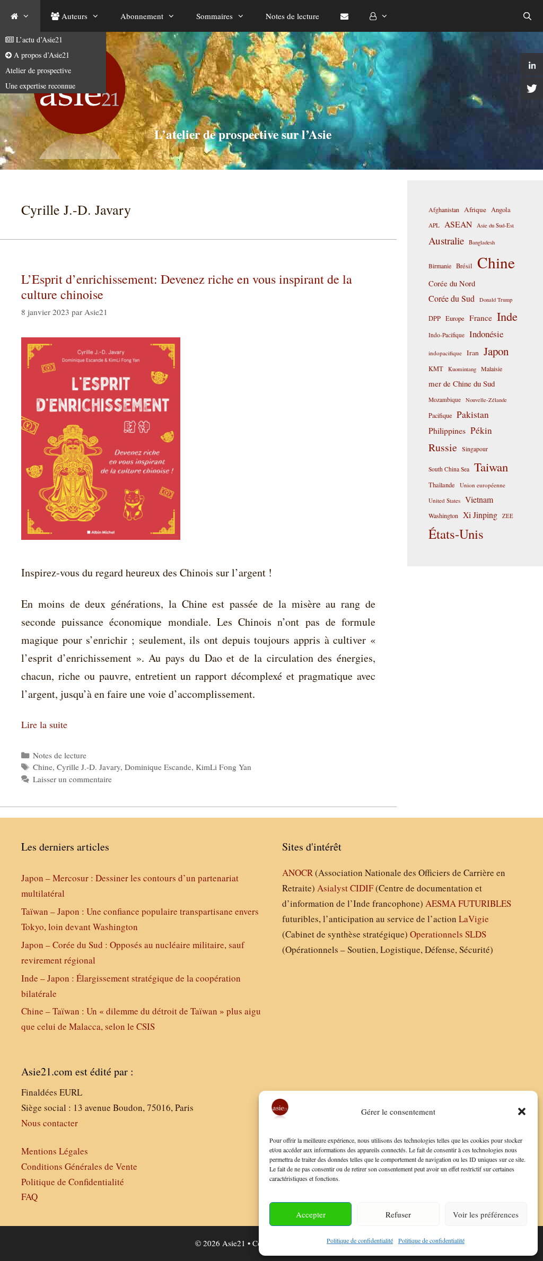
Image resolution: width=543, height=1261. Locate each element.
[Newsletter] (344, 16)
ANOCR (297, 872)
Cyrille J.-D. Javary (88, 766)
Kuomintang (462, 369)
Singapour (475, 448)
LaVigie (474, 919)
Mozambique (444, 400)
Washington (443, 515)
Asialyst (332, 888)
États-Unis (456, 533)
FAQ (29, 1196)
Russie (442, 447)
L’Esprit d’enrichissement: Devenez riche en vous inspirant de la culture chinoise (186, 286)
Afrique (475, 209)
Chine (42, 766)
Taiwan (491, 467)
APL (434, 225)
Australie (446, 240)
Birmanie (439, 265)
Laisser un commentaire (72, 779)
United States (444, 500)
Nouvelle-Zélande (486, 400)
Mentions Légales (54, 1151)
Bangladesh (482, 242)
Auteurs (73, 16)
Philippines (447, 430)
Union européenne (482, 485)
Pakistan (473, 414)
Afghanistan (443, 209)
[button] (521, 1111)
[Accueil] (20, 16)
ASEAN (458, 224)
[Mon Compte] (379, 16)
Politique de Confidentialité (72, 1182)
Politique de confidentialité (360, 1240)
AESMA (440, 903)
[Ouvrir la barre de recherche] (527, 16)
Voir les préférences (486, 1214)
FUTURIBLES (484, 903)
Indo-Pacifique (446, 335)
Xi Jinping (480, 514)
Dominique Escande (158, 766)
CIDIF (361, 888)
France (480, 317)
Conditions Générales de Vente (79, 1166)
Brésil (464, 265)
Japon (496, 351)
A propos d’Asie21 (40, 55)
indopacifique (445, 353)
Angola (501, 209)
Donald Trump (495, 299)
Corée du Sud (451, 298)
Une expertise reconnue (40, 86)
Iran (473, 352)
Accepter (311, 1214)
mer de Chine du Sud (461, 383)
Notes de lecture (292, 16)
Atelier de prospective (38, 70)
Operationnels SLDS (448, 934)
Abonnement (141, 16)
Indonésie (486, 334)
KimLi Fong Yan (223, 766)
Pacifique (440, 415)
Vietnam (479, 499)
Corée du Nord (451, 283)
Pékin (481, 430)
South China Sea (448, 469)
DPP (434, 318)
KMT (435, 368)
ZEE (507, 516)
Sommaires (214, 16)
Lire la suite (44, 724)
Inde (507, 316)
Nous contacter (49, 1123)
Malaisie (491, 368)
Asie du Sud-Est (495, 225)
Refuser (398, 1214)
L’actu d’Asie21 (38, 39)
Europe (455, 318)
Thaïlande (441, 484)
